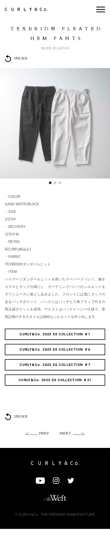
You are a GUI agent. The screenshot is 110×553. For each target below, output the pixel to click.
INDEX (21, 58)
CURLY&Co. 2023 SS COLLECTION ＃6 (54, 349)
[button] (50, 182)
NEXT (65, 433)
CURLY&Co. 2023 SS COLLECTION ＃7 (54, 365)
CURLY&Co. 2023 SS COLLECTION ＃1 (54, 334)
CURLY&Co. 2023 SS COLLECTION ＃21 (55, 380)
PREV (44, 433)
